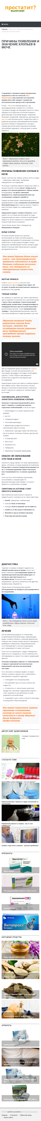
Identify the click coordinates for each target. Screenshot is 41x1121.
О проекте (13, 1115)
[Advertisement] (20, 72)
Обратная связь (26, 1115)
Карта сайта (8, 1117)
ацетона (5, 119)
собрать (34, 369)
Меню (6, 24)
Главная (4, 29)
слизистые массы (13, 283)
